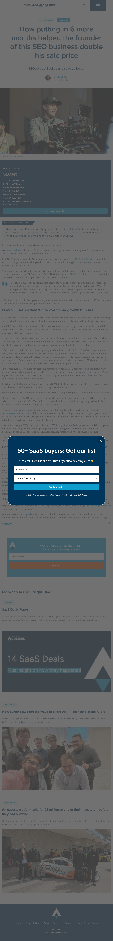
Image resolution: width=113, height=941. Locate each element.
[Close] (101, 440)
